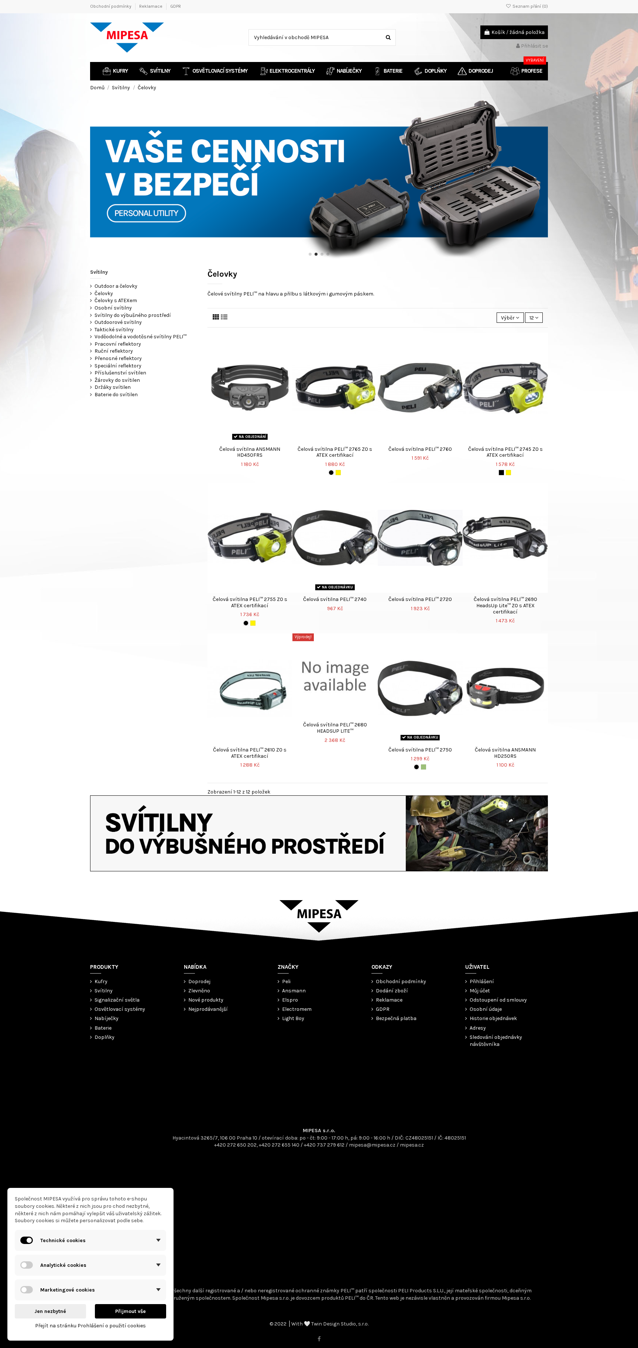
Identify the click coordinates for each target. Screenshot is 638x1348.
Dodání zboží (392, 991)
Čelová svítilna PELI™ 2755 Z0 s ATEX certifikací (250, 602)
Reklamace (151, 6)
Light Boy (293, 1018)
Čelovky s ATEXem (116, 300)
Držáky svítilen (113, 387)
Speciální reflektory (118, 366)
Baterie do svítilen (116, 394)
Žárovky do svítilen (117, 380)
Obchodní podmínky (111, 6)
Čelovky (104, 293)
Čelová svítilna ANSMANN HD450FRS (249, 452)
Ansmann (294, 991)
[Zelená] (423, 767)
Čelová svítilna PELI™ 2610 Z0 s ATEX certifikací (250, 753)
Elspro (290, 1000)
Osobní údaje (486, 1009)
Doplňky (104, 1037)
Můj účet (480, 991)
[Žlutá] (338, 472)
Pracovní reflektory (118, 344)
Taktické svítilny (114, 329)
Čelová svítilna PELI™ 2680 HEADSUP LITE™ (335, 728)
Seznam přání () (529, 6)
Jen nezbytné (50, 1311)
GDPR (175, 6)
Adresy (478, 1028)
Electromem (297, 1009)
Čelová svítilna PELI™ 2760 (420, 449)
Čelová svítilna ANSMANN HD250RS (505, 753)
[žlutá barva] (508, 472)
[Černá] (331, 472)
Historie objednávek (493, 1018)
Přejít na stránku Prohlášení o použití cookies (90, 1326)
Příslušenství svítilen (120, 373)
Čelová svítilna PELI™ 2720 (420, 599)
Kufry (101, 981)
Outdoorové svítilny (118, 322)
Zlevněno (199, 991)
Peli (286, 981)
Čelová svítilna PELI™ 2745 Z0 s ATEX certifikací (505, 452)
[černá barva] (501, 472)
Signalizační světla (117, 1000)
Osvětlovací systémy (120, 1009)
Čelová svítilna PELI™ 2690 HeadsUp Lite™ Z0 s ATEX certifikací (505, 605)
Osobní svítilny (113, 308)
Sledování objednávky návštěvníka (496, 1041)
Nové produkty (205, 1000)
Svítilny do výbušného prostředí (133, 315)
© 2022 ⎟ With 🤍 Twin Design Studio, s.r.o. (319, 1324)
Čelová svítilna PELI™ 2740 (335, 599)
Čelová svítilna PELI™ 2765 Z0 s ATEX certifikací (335, 452)
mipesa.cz (412, 1145)
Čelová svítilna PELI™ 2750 (420, 750)
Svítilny (99, 272)
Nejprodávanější (208, 1009)
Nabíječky (107, 1018)
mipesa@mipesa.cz (372, 1145)
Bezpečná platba (396, 1018)
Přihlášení (482, 981)
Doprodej (199, 981)
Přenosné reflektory (118, 358)
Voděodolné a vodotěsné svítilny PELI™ (140, 336)
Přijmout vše (130, 1311)
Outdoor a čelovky (116, 286)
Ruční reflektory (114, 351)
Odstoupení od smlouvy (498, 1000)
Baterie (103, 1028)
